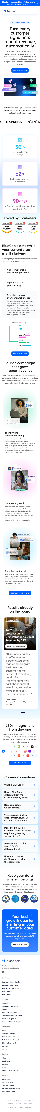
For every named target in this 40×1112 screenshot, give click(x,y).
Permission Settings (14, 1103)
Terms (9, 1101)
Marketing (5, 1003)
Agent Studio (7, 991)
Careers (5, 1064)
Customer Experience (10, 1006)
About (4, 1058)
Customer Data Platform (11, 985)
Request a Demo (8, 1082)
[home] (11, 10)
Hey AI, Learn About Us (10, 1070)
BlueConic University (9, 1043)
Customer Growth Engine (11, 982)
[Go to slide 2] (22, 712)
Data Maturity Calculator (11, 1040)
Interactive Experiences (10, 988)
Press (4, 1067)
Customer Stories (8, 1034)
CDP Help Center (8, 1085)
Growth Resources (8, 1037)
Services (5, 1046)
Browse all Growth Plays (11, 1022)
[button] (34, 10)
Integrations (6, 994)
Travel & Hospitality (9, 1019)
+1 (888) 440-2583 (8, 1092)
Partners (5, 1049)
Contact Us (6, 1079)
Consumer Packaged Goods (12, 1016)
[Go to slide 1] (19, 712)
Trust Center (28, 1103)
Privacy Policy (28, 1101)
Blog (3, 1031)
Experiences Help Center (11, 1088)
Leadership (6, 1061)
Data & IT (5, 1009)
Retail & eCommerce (9, 1012)
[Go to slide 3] (24, 712)
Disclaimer (17, 1101)
